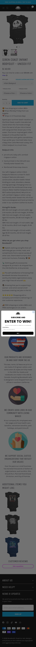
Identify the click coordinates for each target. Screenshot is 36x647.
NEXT (18, 333)
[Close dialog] (33, 312)
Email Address (6, 327)
